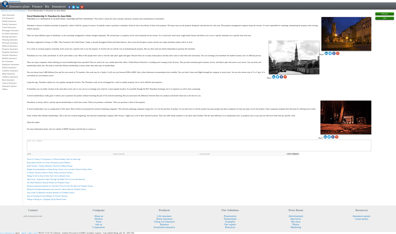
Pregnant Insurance (10, 52)
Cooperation (98, 227)
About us (98, 216)
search (35, 233)
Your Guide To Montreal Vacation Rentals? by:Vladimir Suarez (50, 193)
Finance (37, 6)
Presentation (230, 216)
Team (98, 221)
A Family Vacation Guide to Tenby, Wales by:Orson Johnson (50, 173)
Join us (98, 224)
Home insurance (164, 219)
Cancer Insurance (9, 83)
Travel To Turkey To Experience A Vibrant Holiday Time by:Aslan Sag (53, 159)
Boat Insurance (8, 80)
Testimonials (230, 219)
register (24, 233)
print (384, 18)
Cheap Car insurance (164, 221)
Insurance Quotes (9, 86)
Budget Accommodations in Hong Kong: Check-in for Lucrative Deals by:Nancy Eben (59, 169)
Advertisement (295, 216)
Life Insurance (8, 18)
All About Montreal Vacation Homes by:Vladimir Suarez (48, 183)
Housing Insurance (10, 40)
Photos (295, 224)
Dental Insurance (9, 67)
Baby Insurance (8, 74)
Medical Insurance (10, 46)
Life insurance (164, 216)
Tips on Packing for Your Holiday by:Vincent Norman (47, 196)
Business (164, 224)
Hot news (296, 221)
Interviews (296, 219)
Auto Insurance (8, 15)
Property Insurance (10, 49)
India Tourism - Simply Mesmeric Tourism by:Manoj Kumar (49, 166)
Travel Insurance (20, 11)
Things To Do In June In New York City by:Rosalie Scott (48, 176)
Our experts (230, 224)
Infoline (99, 219)
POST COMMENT (293, 154)
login (30, 233)
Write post (384, 14)
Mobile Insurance (9, 58)
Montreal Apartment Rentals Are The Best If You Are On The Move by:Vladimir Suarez (60, 186)
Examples (230, 221)
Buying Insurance (9, 36)
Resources (230, 227)
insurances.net (6, 11)
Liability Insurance (10, 70)
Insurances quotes (361, 216)
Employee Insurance (10, 64)
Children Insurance (10, 77)
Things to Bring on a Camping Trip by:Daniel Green (46, 199)
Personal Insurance (10, 43)
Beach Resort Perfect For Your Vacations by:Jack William (48, 163)
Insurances (59, 6)
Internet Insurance (9, 55)
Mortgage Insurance (10, 30)
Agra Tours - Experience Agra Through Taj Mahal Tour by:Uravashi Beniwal (56, 179)
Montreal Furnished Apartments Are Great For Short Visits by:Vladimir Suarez (56, 189)
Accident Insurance (10, 33)
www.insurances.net (7, 233)
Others (5, 89)
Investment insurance (164, 227)
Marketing (296, 227)
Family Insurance (9, 24)
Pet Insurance (7, 61)
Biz (47, 6)
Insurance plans (19, 6)
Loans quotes (361, 219)
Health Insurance (9, 21)
